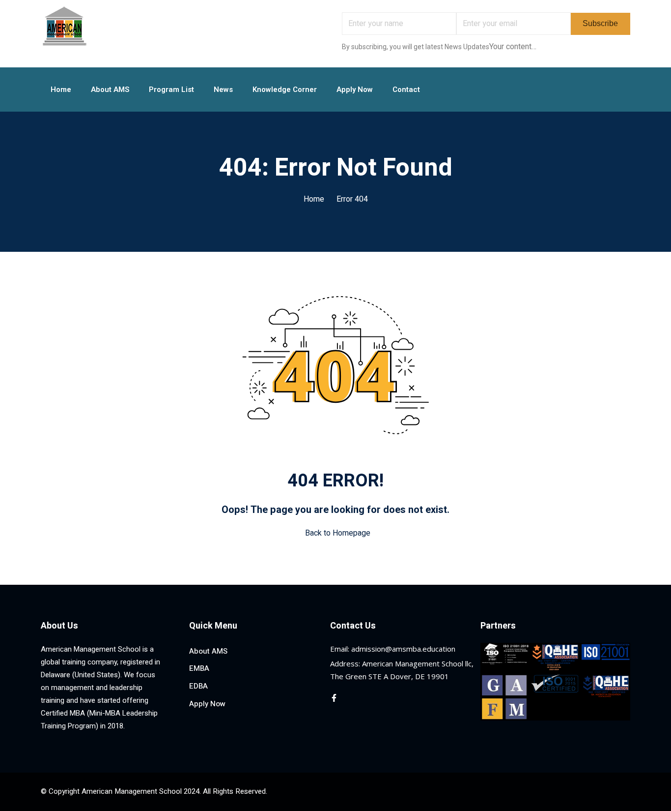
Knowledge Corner (284, 89)
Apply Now (354, 89)
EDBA (198, 686)
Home (61, 89)
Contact (406, 89)
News (223, 89)
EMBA (199, 668)
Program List (171, 89)
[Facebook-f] (334, 698)
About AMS (110, 89)
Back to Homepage (337, 533)
